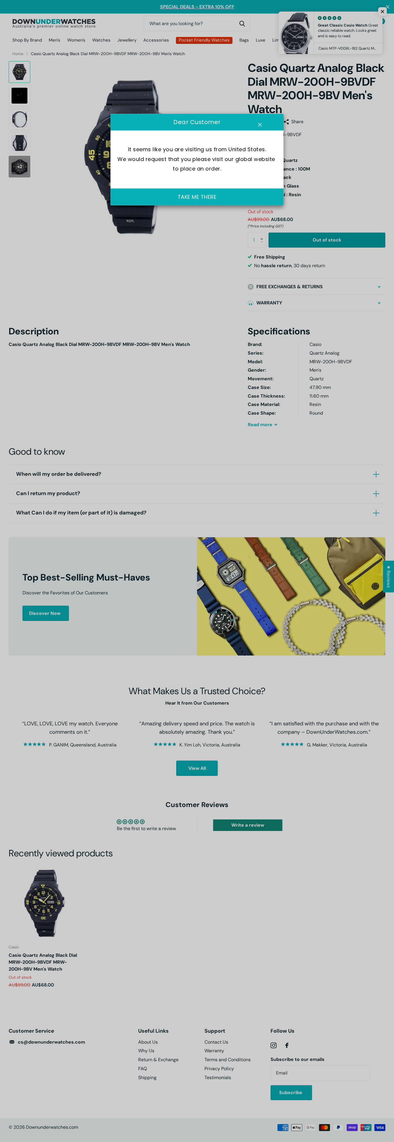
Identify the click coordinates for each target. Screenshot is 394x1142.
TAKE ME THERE (197, 197)
